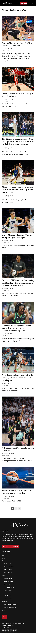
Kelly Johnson (8, 383)
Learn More (6, 546)
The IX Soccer (8, 572)
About (3, 558)
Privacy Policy (5, 627)
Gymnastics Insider (9, 587)
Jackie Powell (8, 48)
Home (3, 555)
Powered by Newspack (8, 625)
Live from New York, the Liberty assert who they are (18, 94)
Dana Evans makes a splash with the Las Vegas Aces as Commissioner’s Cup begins (17, 378)
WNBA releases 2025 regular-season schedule (18, 449)
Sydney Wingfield (9, 453)
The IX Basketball (8, 566)
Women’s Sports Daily (10, 607)
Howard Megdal (8, 99)
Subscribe (23, 3)
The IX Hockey (8, 569)
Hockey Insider (8, 590)
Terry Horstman (8, 195)
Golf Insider (7, 584)
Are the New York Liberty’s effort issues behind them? (17, 44)
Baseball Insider (8, 578)
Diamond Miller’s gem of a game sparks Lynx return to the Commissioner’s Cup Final (16, 328)
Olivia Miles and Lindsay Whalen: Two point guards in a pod (17, 236)
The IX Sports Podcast (10, 604)
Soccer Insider (8, 593)
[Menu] (29, 3)
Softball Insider (8, 596)
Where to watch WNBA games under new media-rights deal (17, 491)
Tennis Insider (7, 598)
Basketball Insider (9, 581)
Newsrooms (5, 561)
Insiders (4, 575)
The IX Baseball (8, 564)
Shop (3, 610)
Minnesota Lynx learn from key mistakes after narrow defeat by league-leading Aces (18, 189)
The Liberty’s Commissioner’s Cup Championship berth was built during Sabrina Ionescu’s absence (18, 141)
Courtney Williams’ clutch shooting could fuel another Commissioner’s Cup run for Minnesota (18, 283)
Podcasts (4, 601)
